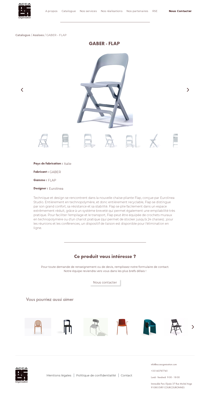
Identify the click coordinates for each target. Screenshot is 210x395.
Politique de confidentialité (96, 375)
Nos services (88, 11)
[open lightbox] (105, 90)
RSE (155, 11)
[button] (26, 90)
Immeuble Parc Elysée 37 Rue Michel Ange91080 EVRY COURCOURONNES (171, 385)
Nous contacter (105, 282)
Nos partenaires (137, 11)
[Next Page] (191, 327)
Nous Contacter (180, 11)
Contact (126, 375)
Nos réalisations (112, 11)
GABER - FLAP (56, 35)
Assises (38, 35)
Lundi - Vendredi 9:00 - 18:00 (165, 377)
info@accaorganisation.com (164, 364)
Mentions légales (59, 375)
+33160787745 (159, 370)
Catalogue (69, 11)
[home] (24, 11)
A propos (51, 11)
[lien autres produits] (38, 329)
